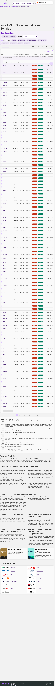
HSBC (12, 574)
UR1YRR (4, 184)
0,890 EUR (41, 351)
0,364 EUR (35, 138)
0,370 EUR (41, 131)
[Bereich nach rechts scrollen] (51, 63)
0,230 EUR (41, 85)
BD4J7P (4, 154)
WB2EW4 (5, 148)
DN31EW (5, 306)
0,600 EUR (41, 213)
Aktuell (17, 3)
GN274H (4, 128)
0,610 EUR (35, 244)
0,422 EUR (35, 158)
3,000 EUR (35, 69)
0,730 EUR (40, 268)
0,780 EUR (40, 289)
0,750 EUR (34, 292)
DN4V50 (4, 268)
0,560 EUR (41, 197)
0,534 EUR (35, 203)
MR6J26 (4, 247)
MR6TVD (5, 282)
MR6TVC (5, 325)
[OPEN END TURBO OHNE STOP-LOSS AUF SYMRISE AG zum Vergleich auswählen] (2, 240)
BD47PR (4, 79)
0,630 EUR (41, 227)
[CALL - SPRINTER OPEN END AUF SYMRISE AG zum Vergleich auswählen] (2, 76)
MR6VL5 (4, 108)
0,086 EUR (41, 338)
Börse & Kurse (2, 6)
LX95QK (4, 341)
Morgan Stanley (14, 585)
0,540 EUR (41, 184)
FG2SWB (5, 278)
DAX (20, 685)
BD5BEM (5, 76)
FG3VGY (4, 95)
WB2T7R (5, 237)
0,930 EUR (35, 396)
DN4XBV (5, 230)
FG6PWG (5, 82)
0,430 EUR (35, 178)
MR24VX (5, 382)
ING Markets (13, 578)
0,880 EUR (41, 345)
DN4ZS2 (4, 165)
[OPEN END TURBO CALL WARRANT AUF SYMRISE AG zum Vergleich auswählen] (2, 89)
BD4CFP (5, 265)
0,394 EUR (41, 138)
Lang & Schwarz (14, 581)
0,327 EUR (34, 128)
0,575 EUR (34, 217)
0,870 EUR (35, 371)
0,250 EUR (35, 105)
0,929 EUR (35, 386)
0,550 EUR (41, 193)
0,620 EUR (41, 220)
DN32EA (4, 309)
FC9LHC (5, 358)
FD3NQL (5, 69)
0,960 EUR (41, 396)
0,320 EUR (35, 131)
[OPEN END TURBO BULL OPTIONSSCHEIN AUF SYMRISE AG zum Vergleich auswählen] (2, 122)
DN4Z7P (4, 348)
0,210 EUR (41, 82)
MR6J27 (4, 227)
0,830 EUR (35, 345)
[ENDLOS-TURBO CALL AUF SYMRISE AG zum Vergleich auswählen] (2, 105)
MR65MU (5, 289)
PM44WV (5, 403)
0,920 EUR (41, 364)
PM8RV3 (5, 207)
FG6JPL (4, 161)
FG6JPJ (4, 193)
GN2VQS (5, 85)
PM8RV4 (5, 244)
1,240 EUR (35, 72)
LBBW (38, 581)
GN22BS (4, 217)
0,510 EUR (35, 193)
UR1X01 (4, 315)
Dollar (28, 685)
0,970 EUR (41, 403)
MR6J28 (4, 210)
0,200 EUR (41, 78)
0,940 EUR (41, 378)
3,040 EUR (41, 69)
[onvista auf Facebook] (11, 685)
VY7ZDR (4, 364)
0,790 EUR (40, 292)
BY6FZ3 (4, 312)
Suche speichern (6, 46)
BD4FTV (4, 220)
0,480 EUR (35, 181)
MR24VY (5, 361)
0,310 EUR (41, 99)
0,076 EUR (35, 338)
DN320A (4, 345)
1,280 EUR (40, 72)
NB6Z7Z (4, 393)
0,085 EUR (35, 78)
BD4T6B (4, 99)
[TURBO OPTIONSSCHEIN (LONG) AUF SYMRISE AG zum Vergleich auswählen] (2, 400)
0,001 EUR (35, 75)
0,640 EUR (41, 223)
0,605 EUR (41, 217)
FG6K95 (4, 102)
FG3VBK (4, 251)
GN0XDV (5, 368)
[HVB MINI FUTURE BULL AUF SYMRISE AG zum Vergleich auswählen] (2, 112)
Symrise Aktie (50, 46)
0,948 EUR (41, 386)
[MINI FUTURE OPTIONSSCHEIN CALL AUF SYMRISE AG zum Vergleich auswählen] (2, 262)
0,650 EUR (41, 230)
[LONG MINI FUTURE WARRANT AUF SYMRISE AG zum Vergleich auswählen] (2, 138)
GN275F (4, 158)
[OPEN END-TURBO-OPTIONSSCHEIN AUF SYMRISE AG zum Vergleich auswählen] (2, 125)
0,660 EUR (41, 237)
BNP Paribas (13, 567)
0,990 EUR (41, 406)
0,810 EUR (41, 302)
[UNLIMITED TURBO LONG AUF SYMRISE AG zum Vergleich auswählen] (2, 207)
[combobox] (30, 36)
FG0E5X (4, 399)
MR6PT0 (4, 151)
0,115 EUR (40, 75)
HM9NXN (5, 125)
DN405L (4, 262)
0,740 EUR (40, 265)
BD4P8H (5, 134)
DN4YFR (4, 181)
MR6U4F (5, 145)
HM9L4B (5, 254)
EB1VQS (4, 258)
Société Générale (40, 585)
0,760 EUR (40, 285)
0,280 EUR (35, 112)
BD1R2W (5, 318)
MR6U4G (5, 119)
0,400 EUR (41, 134)
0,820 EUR (41, 312)
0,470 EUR (35, 184)
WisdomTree (39, 591)
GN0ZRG (5, 275)
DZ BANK (13, 571)
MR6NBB (5, 190)
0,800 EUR (41, 295)
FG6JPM (5, 141)
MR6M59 (5, 375)
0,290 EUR (35, 122)
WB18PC (5, 200)
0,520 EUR (41, 178)
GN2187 (4, 203)
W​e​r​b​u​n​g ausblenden (36, 14)
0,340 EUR (35, 145)
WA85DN (5, 354)
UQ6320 (4, 89)
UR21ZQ (4, 122)
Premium (29, 3)
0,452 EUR (41, 158)
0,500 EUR (41, 171)
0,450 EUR (41, 161)
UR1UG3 (4, 197)
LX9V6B (4, 338)
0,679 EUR (34, 258)
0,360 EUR (41, 122)
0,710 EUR (40, 262)
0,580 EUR (41, 210)
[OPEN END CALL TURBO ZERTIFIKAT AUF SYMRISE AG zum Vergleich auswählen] (2, 187)
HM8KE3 (5, 335)
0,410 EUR (35, 148)
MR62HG (5, 371)
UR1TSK (4, 328)
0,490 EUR (41, 168)
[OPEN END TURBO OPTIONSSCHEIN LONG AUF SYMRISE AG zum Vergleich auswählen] (2, 85)
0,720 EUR (34, 318)
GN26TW (5, 138)
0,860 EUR (41, 341)
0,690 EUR (41, 251)
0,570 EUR (41, 206)
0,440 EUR (41, 148)
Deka (38, 567)
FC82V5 (4, 72)
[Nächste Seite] (40, 415)
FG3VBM (5, 214)
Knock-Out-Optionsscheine (13, 6)
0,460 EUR (41, 154)
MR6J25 (4, 271)
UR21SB (4, 112)
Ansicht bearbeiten (46, 51)
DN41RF (4, 131)
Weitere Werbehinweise (22, 57)
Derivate (6, 6)
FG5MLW (5, 292)
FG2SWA (5, 321)
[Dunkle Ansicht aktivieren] (6, 0)
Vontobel (12, 591)
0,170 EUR (34, 82)
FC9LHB (4, 378)
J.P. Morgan (39, 578)
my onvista (23, 3)
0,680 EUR (41, 247)
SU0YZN (4, 65)
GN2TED (4, 285)
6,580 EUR (41, 65)
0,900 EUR (35, 378)
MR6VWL (5, 234)
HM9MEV (5, 178)
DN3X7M (5, 390)
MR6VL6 (5, 92)
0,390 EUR (41, 145)
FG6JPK (4, 171)
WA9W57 (5, 295)
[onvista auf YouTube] (13, 685)
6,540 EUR (35, 65)
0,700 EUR (35, 278)
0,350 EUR (41, 112)
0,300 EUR (41, 102)
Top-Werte (37, 685)
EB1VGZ (4, 386)
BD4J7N (4, 175)
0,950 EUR (41, 390)
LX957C (4, 240)
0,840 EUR (41, 315)
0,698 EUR (41, 258)
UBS (12, 588)
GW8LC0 (5, 351)
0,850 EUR (41, 328)
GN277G (4, 302)
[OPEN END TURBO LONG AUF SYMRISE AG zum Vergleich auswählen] (2, 92)
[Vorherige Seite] (14, 415)
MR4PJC (5, 299)
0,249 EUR (41, 92)
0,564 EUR (41, 203)
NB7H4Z (4, 187)
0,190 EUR (35, 99)
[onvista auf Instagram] (15, 685)
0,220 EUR (35, 95)
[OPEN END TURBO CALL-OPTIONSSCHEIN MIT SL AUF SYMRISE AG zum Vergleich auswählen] (2, 65)
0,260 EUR (41, 95)
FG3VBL (4, 224)
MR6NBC (5, 168)
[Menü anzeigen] (14, 3)
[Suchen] (41, 3)
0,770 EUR (34, 295)
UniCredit (39, 588)
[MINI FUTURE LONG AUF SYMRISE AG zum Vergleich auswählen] (2, 234)
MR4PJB (4, 331)
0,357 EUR (40, 128)
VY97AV (4, 406)
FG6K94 (4, 115)
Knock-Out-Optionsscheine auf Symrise (23, 6)
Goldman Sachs (40, 571)
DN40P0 (4, 105)
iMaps (38, 574)
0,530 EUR (41, 181)
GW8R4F (5, 396)
